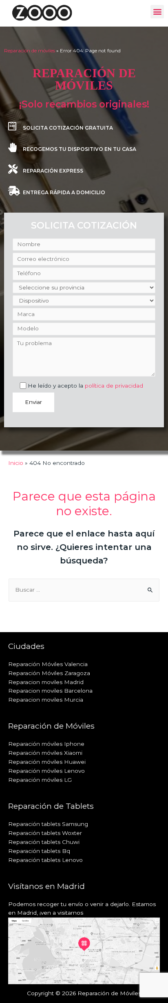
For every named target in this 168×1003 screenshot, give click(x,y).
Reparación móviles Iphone (46, 743)
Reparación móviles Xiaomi (45, 752)
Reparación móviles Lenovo (46, 770)
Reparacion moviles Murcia (45, 699)
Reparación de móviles (29, 51)
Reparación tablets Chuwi (44, 842)
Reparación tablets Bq (39, 851)
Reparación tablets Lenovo (45, 860)
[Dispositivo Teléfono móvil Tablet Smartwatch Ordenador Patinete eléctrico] (84, 300)
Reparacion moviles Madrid (46, 682)
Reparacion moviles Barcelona (50, 690)
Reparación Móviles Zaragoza (49, 673)
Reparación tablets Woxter (45, 833)
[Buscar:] (84, 589)
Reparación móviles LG (40, 779)
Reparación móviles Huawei (47, 761)
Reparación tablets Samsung (48, 824)
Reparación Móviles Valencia (48, 664)
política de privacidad (114, 385)
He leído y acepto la (85, 385)
